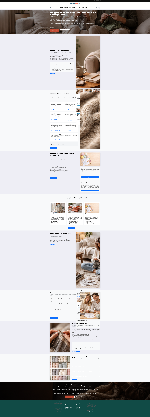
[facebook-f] (94, 0)
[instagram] (98, 0)
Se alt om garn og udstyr (78, 227)
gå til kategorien (80, 344)
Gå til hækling (67, 109)
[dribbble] (97, 0)
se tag (98, 346)
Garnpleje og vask (89, 222)
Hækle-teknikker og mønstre (73, 222)
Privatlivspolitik (92, 415)
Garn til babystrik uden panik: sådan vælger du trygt (80, 305)
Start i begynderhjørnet (79, 396)
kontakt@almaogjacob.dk (91, 411)
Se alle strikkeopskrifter (71, 227)
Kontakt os (66, 408)
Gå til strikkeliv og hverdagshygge (55, 139)
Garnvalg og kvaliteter (89, 221)
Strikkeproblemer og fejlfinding (73, 223)
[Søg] (97, 8)
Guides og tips (78, 408)
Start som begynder (55, 30)
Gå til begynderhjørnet (54, 119)
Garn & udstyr (78, 7)
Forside (66, 403)
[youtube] (100, 0)
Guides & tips (84, 7)
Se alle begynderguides (53, 177)
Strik (69, 7)
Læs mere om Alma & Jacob (54, 318)
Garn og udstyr (78, 407)
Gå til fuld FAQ (74, 379)
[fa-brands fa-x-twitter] (96, 0)
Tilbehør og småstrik (55, 222)
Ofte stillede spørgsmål (68, 407)
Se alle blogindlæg (70, 396)
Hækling (73, 7)
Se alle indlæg (52, 73)
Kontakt (95, 415)
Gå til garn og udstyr (68, 120)
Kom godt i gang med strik (79, 113)
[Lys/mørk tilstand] (99, 8)
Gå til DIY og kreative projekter (55, 130)
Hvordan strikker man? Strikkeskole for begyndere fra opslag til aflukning (80, 97)
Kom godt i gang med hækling (90, 190)
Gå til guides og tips (68, 130)
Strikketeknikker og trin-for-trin (73, 221)
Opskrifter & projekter (63, 7)
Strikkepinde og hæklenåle (90, 223)
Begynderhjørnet (78, 403)
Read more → (79, 105)
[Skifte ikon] (50, 7)
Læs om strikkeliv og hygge (75, 351)
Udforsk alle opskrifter (64, 30)
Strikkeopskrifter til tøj (55, 221)
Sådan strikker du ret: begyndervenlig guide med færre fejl (80, 115)
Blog (65, 404)
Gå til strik (52, 109)
